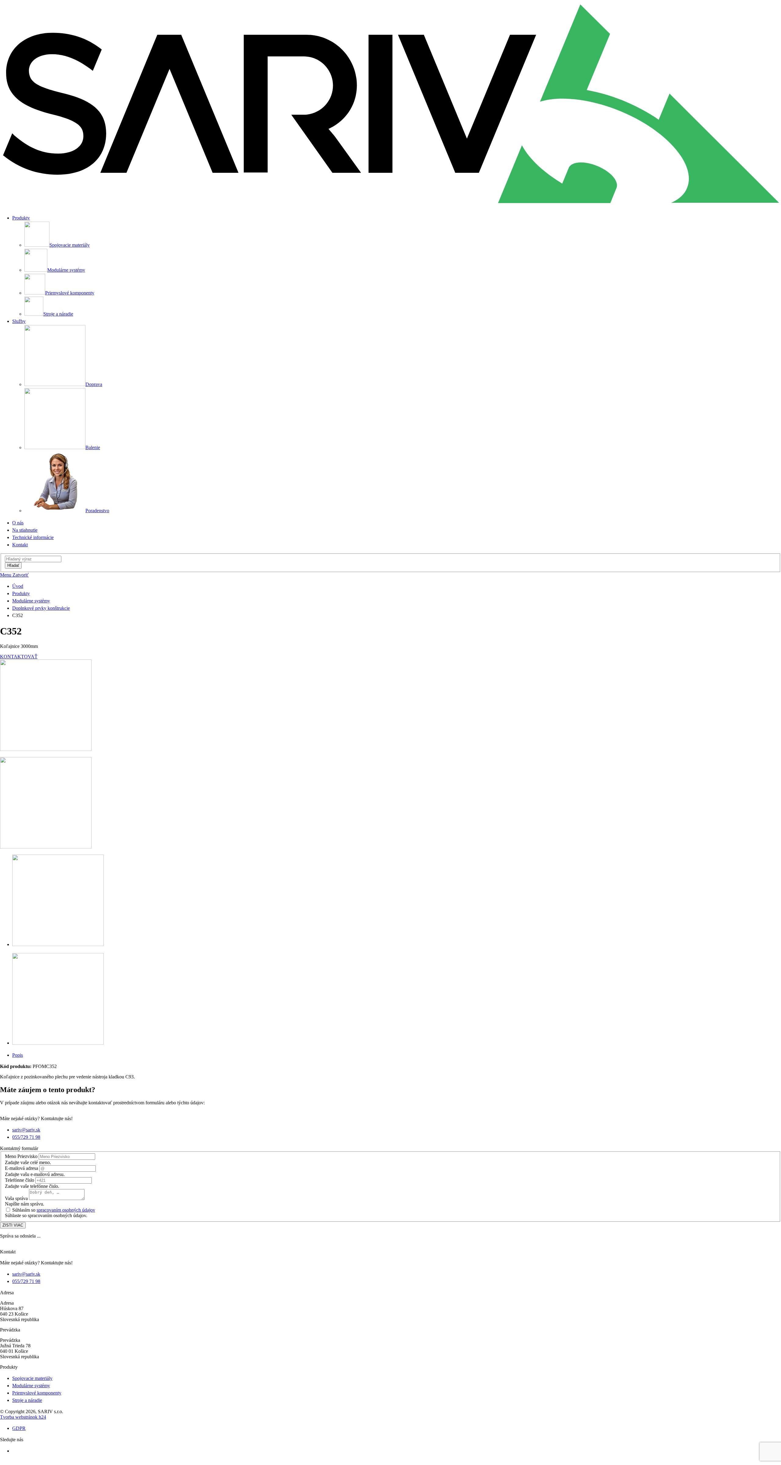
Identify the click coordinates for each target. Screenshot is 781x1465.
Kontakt (20, 544)
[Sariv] (390, 206)
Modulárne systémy (31, 600)
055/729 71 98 (26, 1137)
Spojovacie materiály (32, 1378)
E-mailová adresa (21, 1168)
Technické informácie (33, 537)
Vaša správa (16, 1198)
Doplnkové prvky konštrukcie (41, 608)
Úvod (17, 586)
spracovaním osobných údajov (66, 1210)
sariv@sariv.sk (26, 1129)
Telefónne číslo (19, 1180)
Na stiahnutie (25, 530)
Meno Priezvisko (21, 1156)
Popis (17, 1055)
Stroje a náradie (27, 1400)
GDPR (19, 1428)
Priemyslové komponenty (36, 1392)
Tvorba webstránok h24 (23, 1417)
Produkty (21, 593)
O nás (17, 522)
